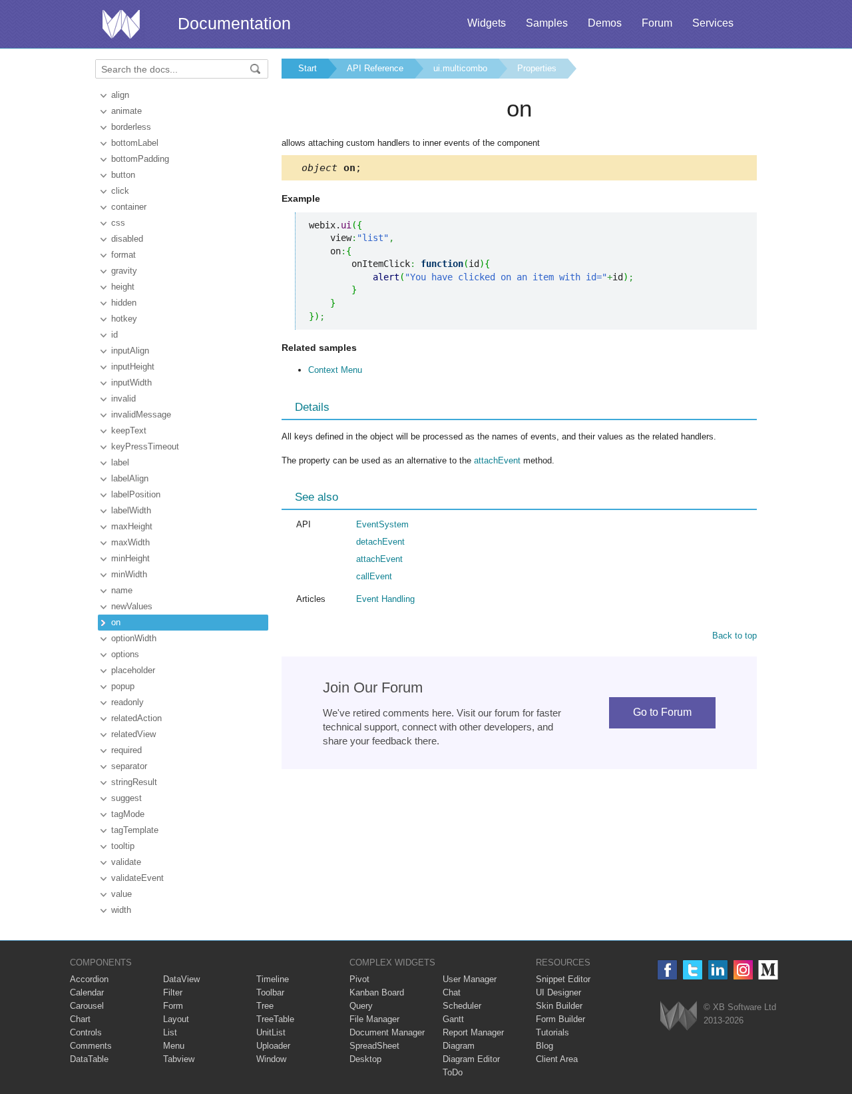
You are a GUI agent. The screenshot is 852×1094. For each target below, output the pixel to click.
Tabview (178, 1059)
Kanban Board (376, 992)
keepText (128, 430)
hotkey (124, 319)
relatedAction (136, 718)
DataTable (89, 1059)
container (128, 207)
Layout (176, 1019)
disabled (127, 239)
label (120, 462)
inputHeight (132, 367)
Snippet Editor (563, 979)
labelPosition (135, 494)
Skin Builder (559, 1006)
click (120, 191)
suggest (126, 798)
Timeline (272, 979)
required (126, 750)
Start (307, 68)
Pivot (359, 979)
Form (173, 1006)
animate (126, 111)
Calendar (87, 992)
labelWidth (131, 510)
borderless (131, 127)
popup (122, 686)
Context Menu (335, 370)
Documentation (234, 23)
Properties (536, 68)
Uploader (273, 1046)
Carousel (87, 1006)
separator (129, 766)
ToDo (453, 1072)
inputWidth (131, 383)
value (121, 894)
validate (126, 862)
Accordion (89, 979)
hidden (123, 303)
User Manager (470, 979)
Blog (544, 1046)
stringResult (134, 782)
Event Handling (385, 599)
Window (271, 1059)
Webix (678, 1016)
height (122, 287)
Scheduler (462, 1006)
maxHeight (131, 526)
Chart (80, 1019)
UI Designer (558, 992)
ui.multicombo (460, 68)
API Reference (375, 68)
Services (713, 23)
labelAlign (129, 478)
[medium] (768, 969)
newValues (131, 606)
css (118, 223)
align (120, 95)
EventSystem (382, 524)
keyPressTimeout (145, 446)
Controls (86, 1032)
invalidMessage (141, 414)
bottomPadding (140, 159)
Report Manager (473, 1032)
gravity (124, 271)
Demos (605, 23)
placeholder (133, 670)
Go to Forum (662, 712)
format (123, 255)
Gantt (453, 1019)
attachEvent (497, 460)
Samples (547, 23)
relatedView (133, 734)
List (170, 1032)
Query (361, 1006)
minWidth (129, 574)
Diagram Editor (471, 1059)
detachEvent (380, 542)
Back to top (734, 636)
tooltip (122, 846)
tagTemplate (134, 830)
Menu (173, 1046)
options (125, 654)
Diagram (459, 1046)
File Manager (374, 1019)
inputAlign (130, 351)
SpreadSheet (374, 1046)
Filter (172, 992)
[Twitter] (692, 969)
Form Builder (560, 1019)
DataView (181, 979)
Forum (657, 23)
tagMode (127, 814)
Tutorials (552, 1032)
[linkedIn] (718, 969)
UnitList (271, 1032)
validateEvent (137, 878)
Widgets (486, 23)
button (123, 175)
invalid (123, 399)
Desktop (365, 1059)
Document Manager (387, 1032)
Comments (91, 1046)
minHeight (130, 558)
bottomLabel (134, 143)
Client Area (557, 1059)
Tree (265, 1006)
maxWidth (130, 542)
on (115, 622)
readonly (127, 702)
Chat (452, 992)
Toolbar (270, 992)
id (114, 335)
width (121, 910)
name (121, 590)
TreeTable (275, 1019)
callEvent (374, 576)
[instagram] (743, 969)
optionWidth (133, 638)
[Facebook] (667, 969)
